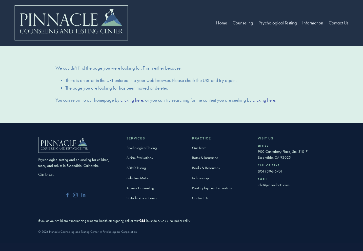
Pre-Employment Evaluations (212, 188)
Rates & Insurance (205, 157)
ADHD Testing (136, 168)
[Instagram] (75, 195)
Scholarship (200, 178)
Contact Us (338, 23)
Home (221, 23)
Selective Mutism (138, 178)
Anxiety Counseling (140, 188)
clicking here (132, 100)
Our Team (199, 148)
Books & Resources (206, 168)
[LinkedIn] (83, 195)
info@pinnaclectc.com (273, 185)
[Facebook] (67, 195)
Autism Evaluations (139, 157)
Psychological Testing (141, 148)
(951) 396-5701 (270, 171)
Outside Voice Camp (141, 198)
